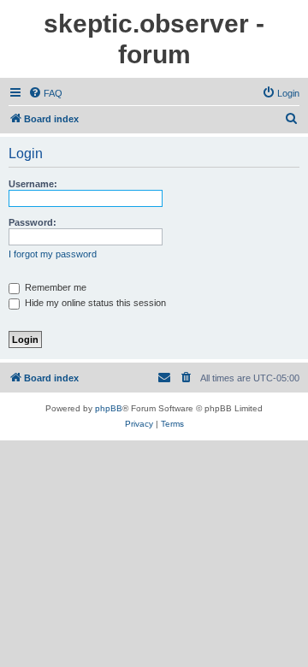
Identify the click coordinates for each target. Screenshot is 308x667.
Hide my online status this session (94, 303)
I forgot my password (53, 254)
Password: (32, 222)
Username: (33, 184)
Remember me (54, 287)
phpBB (108, 408)
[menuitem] (45, 93)
